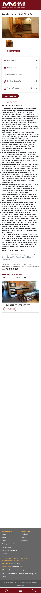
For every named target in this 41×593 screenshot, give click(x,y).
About (4, 540)
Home (4, 534)
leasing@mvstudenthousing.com (14, 570)
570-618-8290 (11, 269)
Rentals (4, 537)
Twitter (23, 537)
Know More (10, 309)
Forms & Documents (9, 550)
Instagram (24, 540)
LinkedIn (24, 544)
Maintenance (6, 547)
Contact (5, 553)
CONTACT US (10, 96)
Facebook (24, 534)
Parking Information (9, 544)
